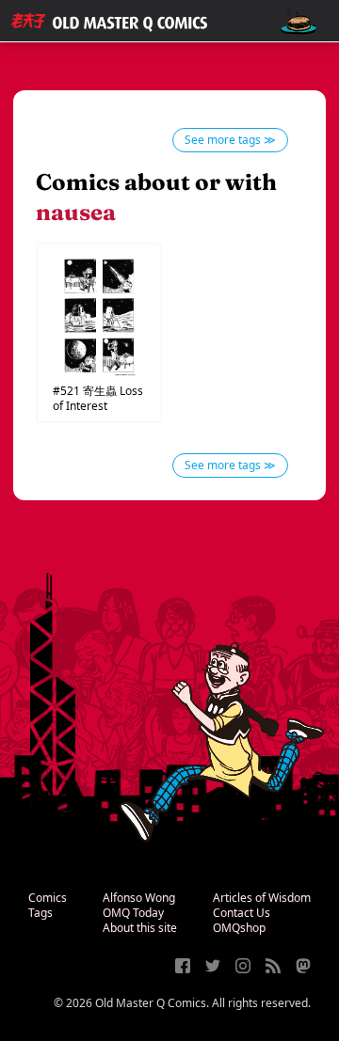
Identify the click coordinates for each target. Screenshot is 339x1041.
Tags (40, 913)
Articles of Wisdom (262, 898)
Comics (47, 898)
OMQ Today (133, 913)
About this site (140, 928)
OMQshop (239, 928)
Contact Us (241, 913)
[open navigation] (298, 21)
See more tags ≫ (230, 140)
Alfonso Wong (139, 898)
